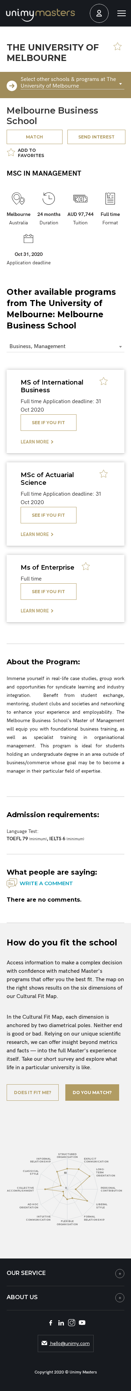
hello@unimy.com (69, 1343)
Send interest (96, 137)
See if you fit (48, 422)
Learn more (35, 442)
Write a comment (46, 883)
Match (34, 137)
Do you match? (92, 1092)
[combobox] (73, 84)
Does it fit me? (32, 1092)
